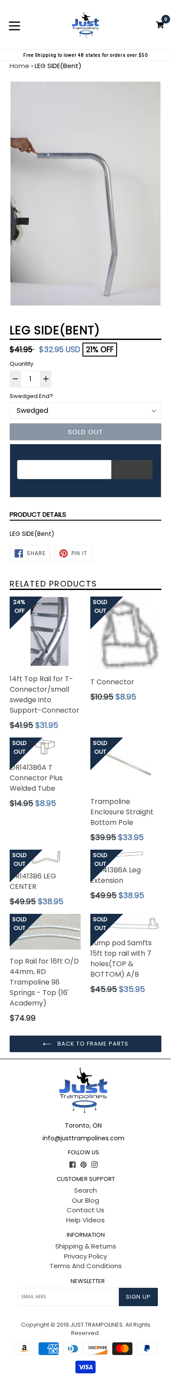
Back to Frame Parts (92, 1044)
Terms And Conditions (86, 1265)
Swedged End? (31, 396)
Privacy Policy (85, 1256)
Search (85, 1190)
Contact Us (85, 1209)
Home (19, 65)
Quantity (21, 364)
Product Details (38, 514)
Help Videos (85, 1220)
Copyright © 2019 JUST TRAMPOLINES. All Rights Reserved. (85, 1329)
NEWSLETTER (88, 1281)
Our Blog (85, 1200)
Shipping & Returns (85, 1246)
